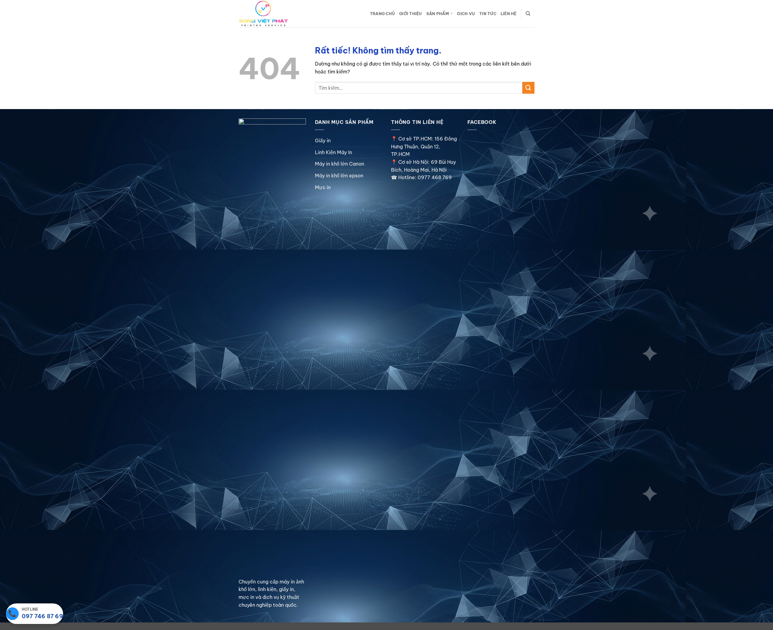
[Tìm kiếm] (528, 13)
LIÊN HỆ (509, 13)
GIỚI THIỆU (410, 13)
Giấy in (323, 140)
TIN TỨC (487, 13)
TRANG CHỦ (382, 13)
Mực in (323, 187)
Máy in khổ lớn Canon (339, 164)
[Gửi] (528, 88)
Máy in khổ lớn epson (339, 176)
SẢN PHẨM (437, 13)
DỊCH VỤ (466, 13)
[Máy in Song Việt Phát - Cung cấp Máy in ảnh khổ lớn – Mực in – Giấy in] (269, 13)
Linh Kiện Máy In (333, 152)
